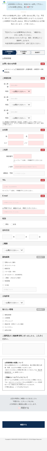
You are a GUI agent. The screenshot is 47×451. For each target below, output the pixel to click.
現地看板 (7, 281)
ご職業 (5, 243)
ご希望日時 (6, 78)
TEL (4, 180)
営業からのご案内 (10, 262)
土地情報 (7, 318)
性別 (4, 218)
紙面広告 (7, 268)
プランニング (9, 321)
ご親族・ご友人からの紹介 (13, 278)
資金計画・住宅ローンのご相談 (14, 324)
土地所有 (6, 296)
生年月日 (6, 230)
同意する (25, 408)
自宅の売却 (8, 330)
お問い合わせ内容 (9, 64)
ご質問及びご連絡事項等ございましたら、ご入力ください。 (22, 337)
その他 (7, 285)
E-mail (5, 196)
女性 (14, 224)
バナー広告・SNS (10, 271)
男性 (7, 224)
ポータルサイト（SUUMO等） (14, 275)
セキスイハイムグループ (16, 382)
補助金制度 (8, 315)
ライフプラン (9, 327)
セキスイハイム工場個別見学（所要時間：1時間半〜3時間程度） (23, 70)
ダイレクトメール (10, 265)
